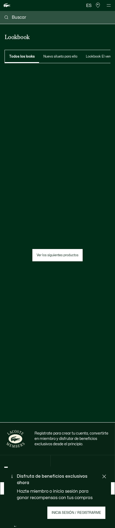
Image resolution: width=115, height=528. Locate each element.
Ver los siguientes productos (57, 255)
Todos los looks (22, 56)
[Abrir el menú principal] (108, 5)
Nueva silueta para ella (60, 56)
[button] (97, 5)
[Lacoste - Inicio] (7, 5)
